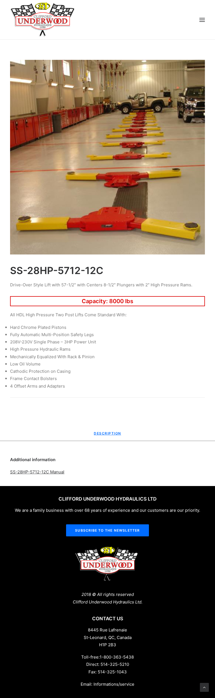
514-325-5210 (115, 664)
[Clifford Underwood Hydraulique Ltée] (42, 20)
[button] (202, 20)
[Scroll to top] (204, 687)
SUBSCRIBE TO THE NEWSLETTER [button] (107, 530)
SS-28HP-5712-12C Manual (37, 472)
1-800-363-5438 (117, 657)
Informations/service (114, 684)
